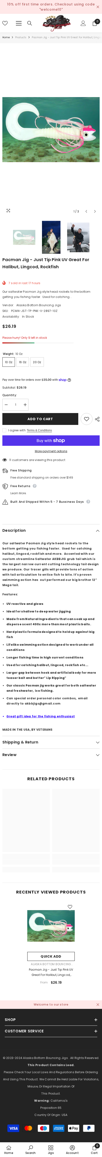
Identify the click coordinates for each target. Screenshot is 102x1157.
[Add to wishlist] (87, 419)
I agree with (17, 430)
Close (98, 7)
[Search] (29, 23)
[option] (51, 129)
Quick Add (51, 956)
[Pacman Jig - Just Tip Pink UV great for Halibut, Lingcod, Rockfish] (51, 926)
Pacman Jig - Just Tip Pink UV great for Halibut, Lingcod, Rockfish (51, 973)
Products (21, 37)
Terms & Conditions (39, 430)
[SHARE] (96, 419)
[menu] (19, 23)
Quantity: (9, 395)
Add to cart (40, 419)
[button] (86, 211)
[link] (26, 862)
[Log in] (83, 23)
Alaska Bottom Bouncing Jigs (38, 305)
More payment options (51, 451)
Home (6, 37)
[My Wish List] (5, 23)
